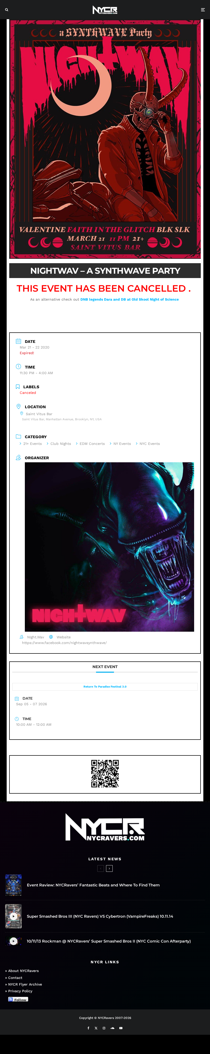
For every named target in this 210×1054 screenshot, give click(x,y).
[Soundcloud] (112, 1028)
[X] (96, 1028)
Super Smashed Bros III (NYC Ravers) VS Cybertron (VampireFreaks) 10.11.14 (100, 916)
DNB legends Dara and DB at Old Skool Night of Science (130, 299)
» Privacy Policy (18, 991)
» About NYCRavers (22, 971)
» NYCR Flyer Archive (23, 984)
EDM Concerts (92, 444)
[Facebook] (88, 1028)
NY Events (122, 444)
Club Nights (60, 444)
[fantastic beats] (13, 885)
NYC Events (150, 444)
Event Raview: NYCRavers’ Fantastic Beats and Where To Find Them (93, 885)
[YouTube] (121, 1028)
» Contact (13, 978)
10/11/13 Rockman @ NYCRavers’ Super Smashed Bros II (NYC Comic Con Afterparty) (109, 941)
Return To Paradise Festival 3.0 (105, 686)
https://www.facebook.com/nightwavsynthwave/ (64, 643)
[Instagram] (104, 1028)
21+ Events (32, 444)
